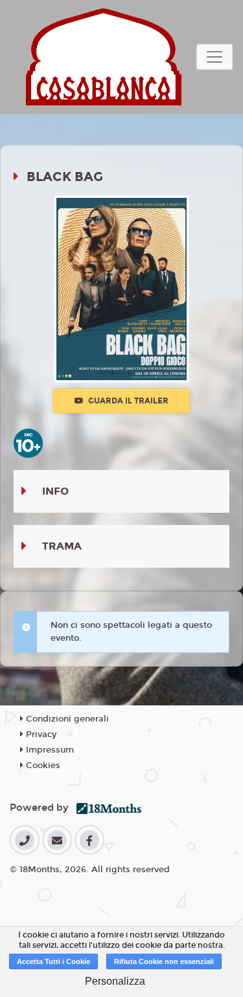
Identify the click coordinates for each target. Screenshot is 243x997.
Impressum (48, 750)
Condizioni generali (66, 719)
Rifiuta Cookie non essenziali (164, 961)
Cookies (41, 765)
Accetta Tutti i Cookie (53, 961)
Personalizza (115, 981)
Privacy (39, 734)
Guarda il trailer (127, 400)
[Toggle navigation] (214, 57)
